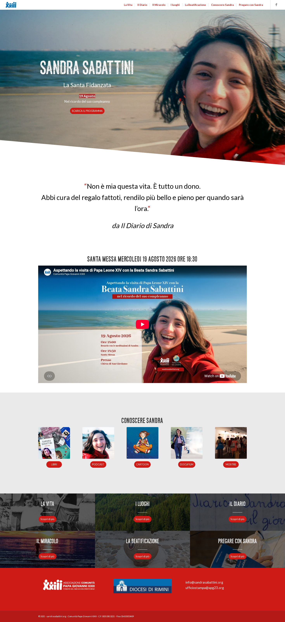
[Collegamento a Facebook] (276, 5)
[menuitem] (128, 5)
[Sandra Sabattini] (23, 5)
